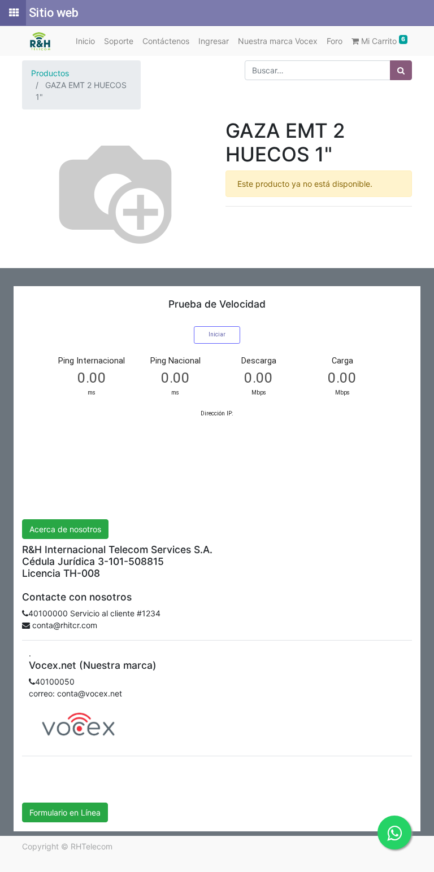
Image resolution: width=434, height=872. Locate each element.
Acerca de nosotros (65, 529)
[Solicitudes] (13, 13)
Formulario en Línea (65, 812)
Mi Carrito (382, 41)
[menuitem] (85, 40)
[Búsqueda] (401, 70)
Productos (50, 73)
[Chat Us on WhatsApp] (394, 832)
